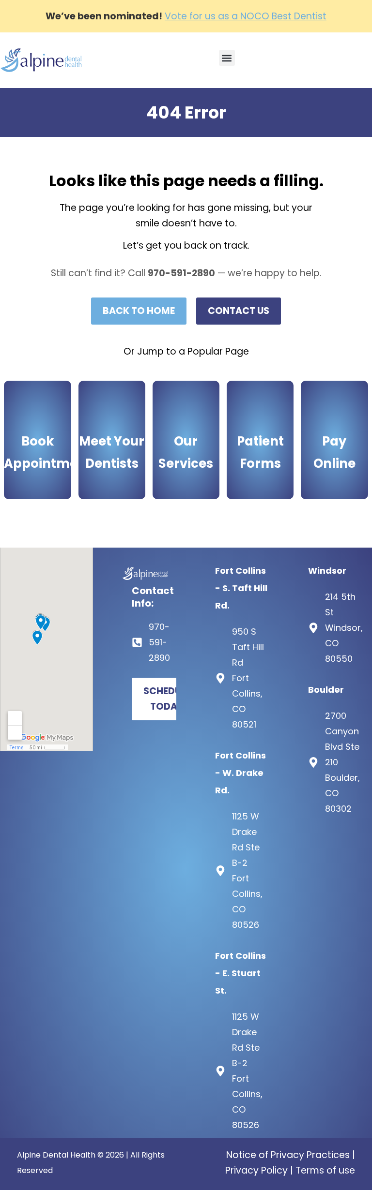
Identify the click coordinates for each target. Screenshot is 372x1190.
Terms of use (325, 1170)
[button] (227, 58)
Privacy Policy (256, 1170)
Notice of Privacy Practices (288, 1154)
